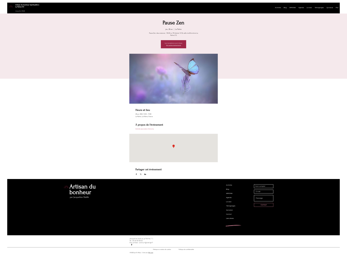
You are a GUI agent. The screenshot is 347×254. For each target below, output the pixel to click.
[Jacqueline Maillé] (132, 245)
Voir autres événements (173, 45)
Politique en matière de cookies (162, 249)
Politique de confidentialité (186, 249)
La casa (228, 201)
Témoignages (230, 206)
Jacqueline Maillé (20, 11)
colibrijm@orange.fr (146, 243)
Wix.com (150, 252)
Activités (229, 185)
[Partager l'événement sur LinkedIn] (145, 174)
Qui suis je (229, 210)
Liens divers (230, 218)
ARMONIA (229, 193)
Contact (229, 214)
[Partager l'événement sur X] (141, 174)
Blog (227, 189)
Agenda (229, 197)
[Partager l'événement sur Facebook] (136, 174)
